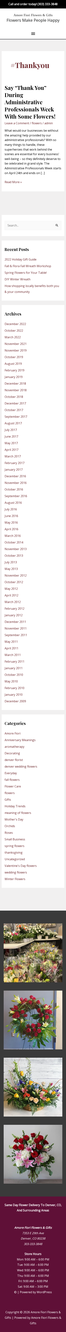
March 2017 (13, 456)
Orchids (10, 826)
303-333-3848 (33, 1244)
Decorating (12, 753)
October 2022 (14, 331)
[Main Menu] (33, 33)
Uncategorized (15, 859)
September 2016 (16, 496)
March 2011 (13, 655)
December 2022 (15, 324)
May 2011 (11, 642)
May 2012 (11, 589)
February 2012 (14, 609)
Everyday (11, 773)
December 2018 (15, 383)
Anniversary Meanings (20, 740)
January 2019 (14, 377)
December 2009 (15, 701)
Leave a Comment (17, 123)
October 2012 (14, 582)
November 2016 (16, 483)
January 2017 (14, 470)
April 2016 (11, 529)
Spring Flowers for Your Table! (26, 273)
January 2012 (14, 615)
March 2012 (13, 602)
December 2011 (15, 622)
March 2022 (13, 337)
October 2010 (14, 675)
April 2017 (11, 450)
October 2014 (14, 542)
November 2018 (16, 390)
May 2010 (11, 681)
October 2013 (14, 556)
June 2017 (11, 436)
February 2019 (14, 370)
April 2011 (11, 648)
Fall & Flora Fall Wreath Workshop (28, 266)
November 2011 (16, 628)
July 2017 (11, 430)
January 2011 (14, 668)
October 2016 (14, 489)
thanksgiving (14, 852)
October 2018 (14, 397)
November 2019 (16, 350)
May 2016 (11, 522)
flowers (37, 123)
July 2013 (11, 562)
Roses (9, 833)
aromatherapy (14, 747)
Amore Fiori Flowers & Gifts (33, 15)
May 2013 (11, 569)
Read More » (13, 182)
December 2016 (15, 476)
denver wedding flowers (21, 766)
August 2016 (13, 503)
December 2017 (15, 403)
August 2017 (13, 423)
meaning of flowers (18, 813)
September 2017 (16, 417)
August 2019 (13, 364)
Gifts (8, 800)
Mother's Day (14, 819)
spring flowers (14, 846)
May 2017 (11, 443)
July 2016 (11, 509)
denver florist (14, 760)
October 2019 (14, 357)
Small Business (15, 839)
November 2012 (16, 575)
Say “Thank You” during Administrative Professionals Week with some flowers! (30, 102)
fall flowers (12, 780)
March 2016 (13, 536)
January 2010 (14, 695)
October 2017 (14, 410)
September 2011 (16, 635)
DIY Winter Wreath (17, 279)
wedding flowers (16, 872)
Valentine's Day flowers (21, 866)
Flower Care (13, 786)
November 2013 (16, 549)
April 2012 (11, 595)
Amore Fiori (13, 733)
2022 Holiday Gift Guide (20, 259)
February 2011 (14, 661)
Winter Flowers (15, 879)
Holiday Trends (15, 806)
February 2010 (14, 688)
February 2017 (14, 463)
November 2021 (16, 344)
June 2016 (11, 516)
